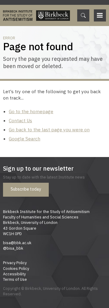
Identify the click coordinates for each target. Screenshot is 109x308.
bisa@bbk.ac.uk (17, 242)
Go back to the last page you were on (49, 129)
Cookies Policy (16, 268)
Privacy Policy (15, 262)
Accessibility (14, 273)
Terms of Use (15, 279)
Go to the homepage (31, 111)
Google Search (24, 139)
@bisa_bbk (13, 248)
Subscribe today (26, 189)
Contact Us (20, 120)
